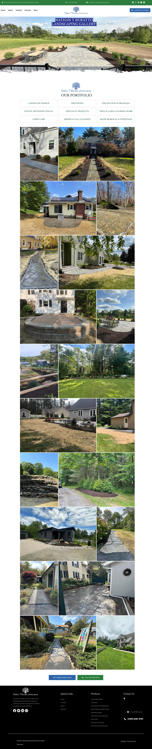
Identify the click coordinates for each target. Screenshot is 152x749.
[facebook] (14, 710)
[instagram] (26, 710)
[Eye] (87, 2)
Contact (63, 702)
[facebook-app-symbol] (135, 2)
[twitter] (138, 2)
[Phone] (66, 2)
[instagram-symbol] (133, 2)
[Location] (2, 2)
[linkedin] (144, 2)
